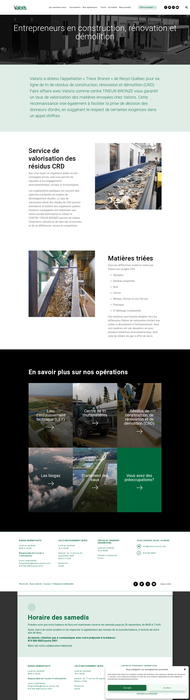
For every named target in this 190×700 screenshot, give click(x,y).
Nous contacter (36, 584)
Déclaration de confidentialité (147, 693)
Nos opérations (90, 7)
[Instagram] (173, 7)
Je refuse (167, 688)
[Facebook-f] (165, 7)
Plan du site (23, 584)
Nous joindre (125, 7)
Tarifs (103, 7)
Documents (75, 7)
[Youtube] (177, 7)
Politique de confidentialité (62, 584)
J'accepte (127, 688)
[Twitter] (169, 7)
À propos (47, 584)
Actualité (112, 7)
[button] (185, 669)
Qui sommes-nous (57, 7)
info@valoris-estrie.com (154, 546)
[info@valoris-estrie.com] (139, 546)
